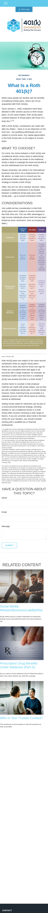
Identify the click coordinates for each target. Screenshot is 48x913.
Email (4, 512)
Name (4, 498)
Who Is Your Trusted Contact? (21, 718)
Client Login (25, 9)
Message (6, 526)
